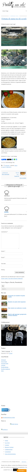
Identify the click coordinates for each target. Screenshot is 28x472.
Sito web (3, 263)
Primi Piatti (8, 167)
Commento (4, 232)
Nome (3, 251)
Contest (7, 445)
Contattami (8, 451)
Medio (16, 165)
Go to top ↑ (24, 461)
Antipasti (3, 360)
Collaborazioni (8, 449)
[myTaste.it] (4, 429)
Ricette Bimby (4, 367)
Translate (10, 353)
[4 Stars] (4, 162)
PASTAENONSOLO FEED (8, 417)
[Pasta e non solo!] (14, 5)
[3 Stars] (3, 162)
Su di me (7, 443)
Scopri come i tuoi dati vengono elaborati (12, 278)
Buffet (4, 167)
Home (6, 440)
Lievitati (3, 365)
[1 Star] (1, 162)
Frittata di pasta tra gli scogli (14, 18)
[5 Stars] (5, 162)
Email (3, 257)
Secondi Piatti (4, 363)
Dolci (2, 371)
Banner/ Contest (9, 447)
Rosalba (6, 212)
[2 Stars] (2, 162)
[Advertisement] (14, 387)
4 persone (7, 165)
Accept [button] (15, 470)
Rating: (3, 269)
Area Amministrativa (10, 454)
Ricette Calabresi (5, 369)
